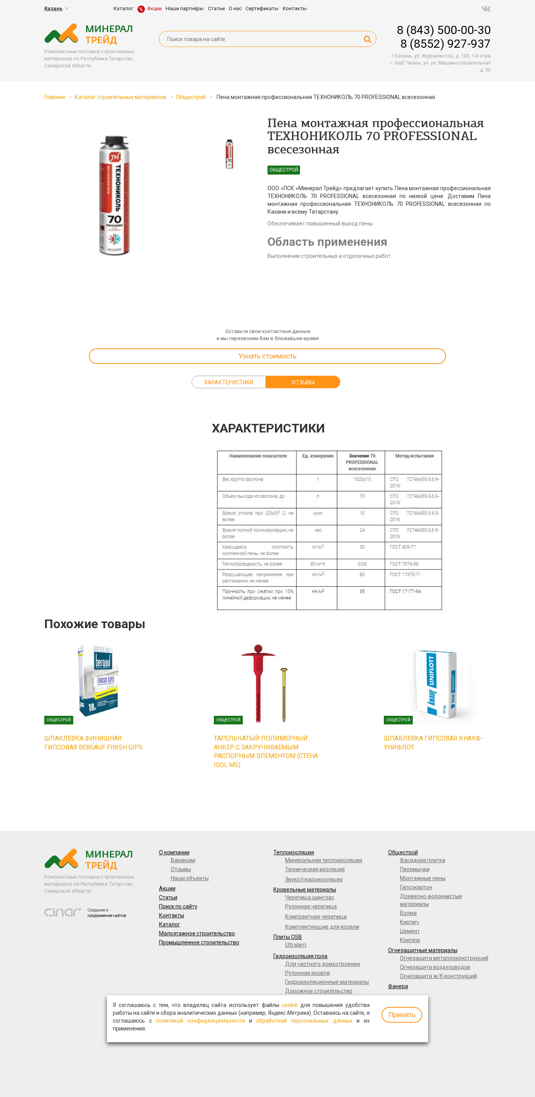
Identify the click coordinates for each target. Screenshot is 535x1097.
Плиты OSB (287, 937)
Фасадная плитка (422, 860)
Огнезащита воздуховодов (435, 967)
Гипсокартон (416, 887)
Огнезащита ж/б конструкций (438, 976)
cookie (290, 1005)
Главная (54, 97)
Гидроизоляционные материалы (327, 982)
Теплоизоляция (293, 852)
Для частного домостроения (322, 964)
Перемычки (415, 869)
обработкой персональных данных (304, 1021)
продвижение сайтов (106, 915)
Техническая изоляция (315, 869)
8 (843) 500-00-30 (444, 30)
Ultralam (295, 945)
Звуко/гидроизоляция (314, 879)
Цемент (410, 931)
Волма (408, 913)
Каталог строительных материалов (120, 97)
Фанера (398, 986)
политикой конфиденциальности (200, 1021)
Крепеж (410, 940)
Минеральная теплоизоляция (323, 860)
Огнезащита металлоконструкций (444, 958)
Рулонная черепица (311, 906)
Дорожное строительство (318, 991)
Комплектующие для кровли (322, 927)
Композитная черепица (316, 916)
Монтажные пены (423, 878)
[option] (114, 196)
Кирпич (409, 922)
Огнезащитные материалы (422, 950)
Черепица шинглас (309, 897)
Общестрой (191, 97)
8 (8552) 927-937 (445, 43)
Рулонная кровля (307, 973)
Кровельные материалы (304, 889)
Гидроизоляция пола (300, 956)
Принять (402, 1015)
